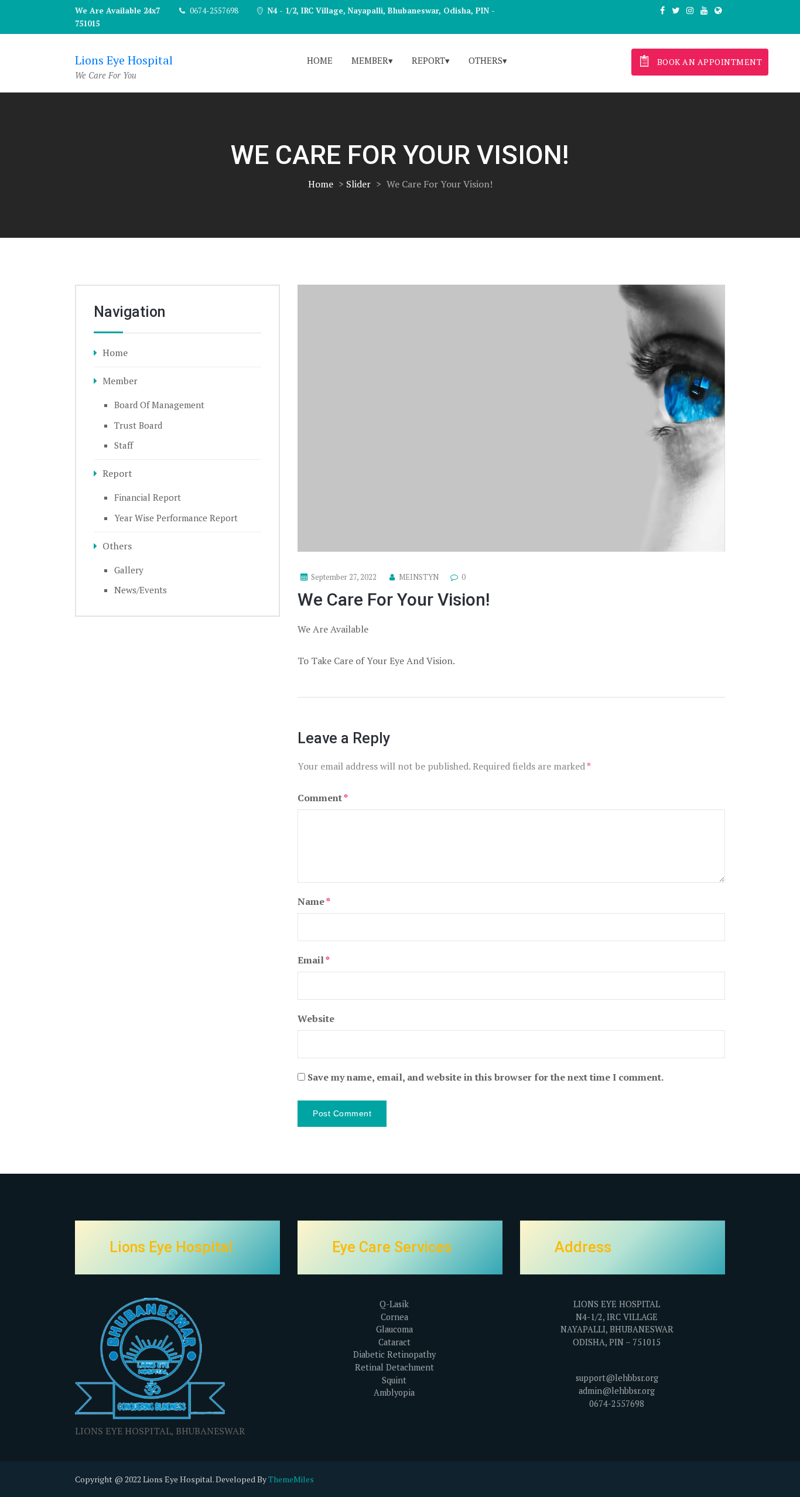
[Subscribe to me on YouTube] (704, 10)
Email (314, 959)
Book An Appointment (708, 61)
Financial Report (147, 497)
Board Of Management (159, 405)
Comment (323, 797)
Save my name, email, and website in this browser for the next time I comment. (485, 1077)
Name (314, 901)
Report (428, 60)
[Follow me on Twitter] (675, 10)
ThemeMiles (291, 1479)
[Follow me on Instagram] (689, 10)
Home (320, 60)
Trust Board (138, 425)
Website (316, 1018)
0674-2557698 (214, 10)
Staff (123, 445)
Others (485, 60)
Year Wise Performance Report (176, 518)
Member (369, 60)
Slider (358, 183)
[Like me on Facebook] (662, 10)
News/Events (140, 590)
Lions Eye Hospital (124, 60)
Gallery (128, 570)
